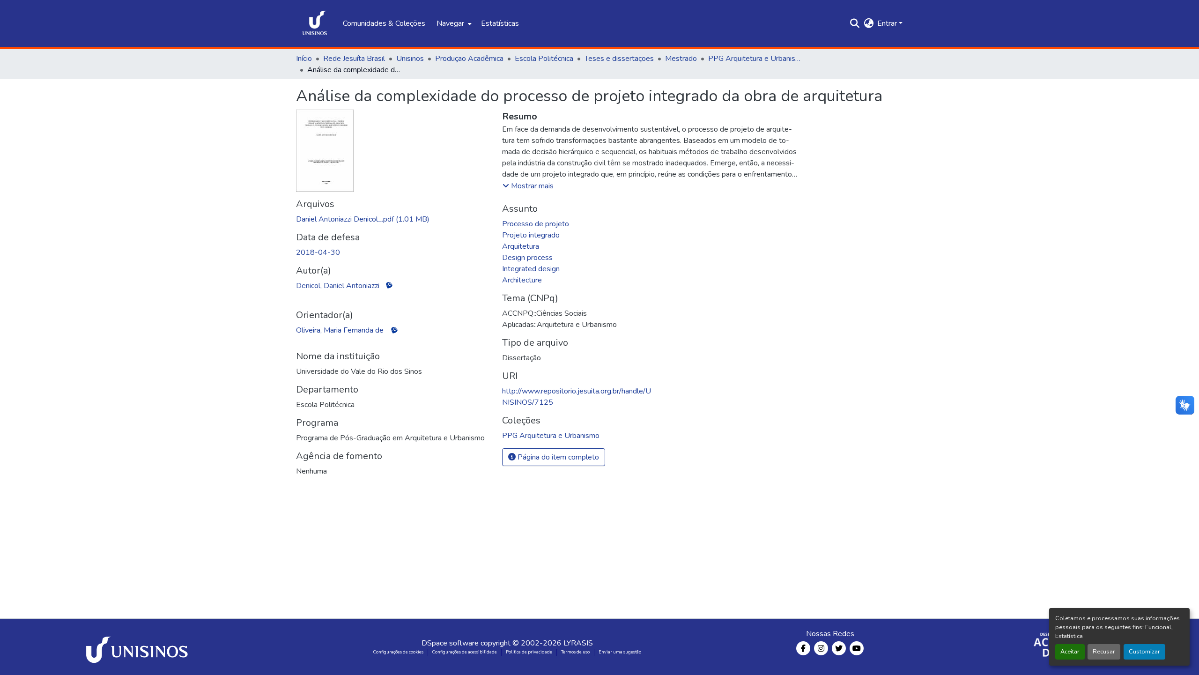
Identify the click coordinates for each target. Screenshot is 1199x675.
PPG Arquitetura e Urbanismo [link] (755, 58)
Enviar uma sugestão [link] (620, 652)
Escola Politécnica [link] (544, 58)
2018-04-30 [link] (318, 252)
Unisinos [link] (410, 58)
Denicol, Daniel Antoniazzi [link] (337, 286)
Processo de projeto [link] (535, 224)
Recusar (1104, 651)
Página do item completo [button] (557, 457)
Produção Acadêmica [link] (469, 58)
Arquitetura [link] (520, 246)
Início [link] (304, 58)
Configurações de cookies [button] (398, 652)
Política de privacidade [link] (529, 652)
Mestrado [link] (681, 58)
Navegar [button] (450, 23)
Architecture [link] (522, 280)
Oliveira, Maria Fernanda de (340, 330)
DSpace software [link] (450, 643)
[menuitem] (453, 23)
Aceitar (1070, 651)
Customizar (1144, 651)
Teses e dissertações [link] (619, 58)
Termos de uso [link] (575, 652)
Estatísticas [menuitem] (500, 23)
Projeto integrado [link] (531, 235)
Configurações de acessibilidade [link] (464, 652)
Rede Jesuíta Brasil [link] (354, 58)
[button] (314, 23)
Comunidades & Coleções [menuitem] (384, 23)
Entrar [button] (888, 23)
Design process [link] (527, 257)
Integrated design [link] (531, 269)
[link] (393, 219)
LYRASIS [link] (578, 643)
